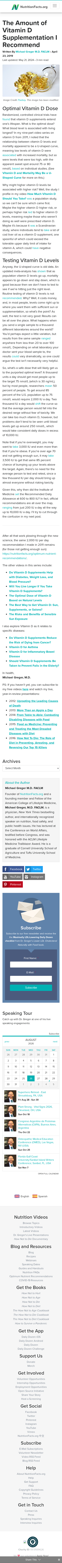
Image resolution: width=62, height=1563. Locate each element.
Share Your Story (31, 1395)
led (30, 212)
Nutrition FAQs (31, 1272)
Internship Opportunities (31, 1383)
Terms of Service (31, 1497)
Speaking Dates (31, 1264)
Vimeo (31, 1432)
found (6, 119)
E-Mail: (31, 972)
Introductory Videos (31, 1227)
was (29, 198)
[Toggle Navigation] (54, 5)
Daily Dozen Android (31, 1341)
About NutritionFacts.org (31, 1474)
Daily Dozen (31, 1345)
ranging (7, 507)
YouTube (15, 877)
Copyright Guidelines (31, 1490)
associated (9, 155)
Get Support (31, 1482)
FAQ (31, 1486)
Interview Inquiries (31, 1523)
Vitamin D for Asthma (23, 647)
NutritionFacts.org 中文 (31, 1436)
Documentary (31, 1239)
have (35, 248)
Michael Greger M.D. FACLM (33, 52)
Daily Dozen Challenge (31, 1349)
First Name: (31, 958)
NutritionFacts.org (34, 6)
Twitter (37, 869)
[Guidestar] (25, 1541)
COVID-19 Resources (31, 1280)
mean (48, 386)
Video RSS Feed (31, 1457)
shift (38, 404)
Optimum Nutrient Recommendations (31, 1276)
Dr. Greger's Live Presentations (31, 1235)
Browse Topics (31, 1223)
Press (31, 1515)
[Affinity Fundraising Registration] (33, 1541)
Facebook (16, 869)
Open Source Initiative (31, 1391)
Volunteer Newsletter (31, 1453)
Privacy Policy (31, 1493)
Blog (31, 1252)
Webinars (31, 1260)
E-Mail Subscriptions (31, 1449)
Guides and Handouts (31, 1268)
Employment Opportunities (31, 1387)
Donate (31, 1362)
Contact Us (31, 1511)
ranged (45, 338)
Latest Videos (31, 1231)
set (17, 494)
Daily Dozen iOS (31, 1337)
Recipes (31, 1256)
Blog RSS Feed (31, 1460)
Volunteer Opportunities (31, 1379)
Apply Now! (42, 1555)
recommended (11, 298)
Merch (31, 1366)
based (16, 168)
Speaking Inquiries (31, 1519)
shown (41, 271)
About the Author (17, 782)
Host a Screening (31, 1399)
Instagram (37, 877)
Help (31, 1478)
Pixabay (22, 100)
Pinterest (15, 884)
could (15, 356)
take (46, 230)
